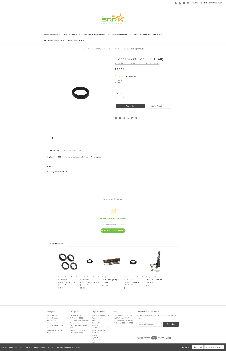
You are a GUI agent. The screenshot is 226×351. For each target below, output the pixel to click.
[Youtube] (184, 3)
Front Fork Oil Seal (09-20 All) (132, 283)
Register (213, 3)
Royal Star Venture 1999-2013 (147, 34)
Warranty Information (72, 150)
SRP (93, 320)
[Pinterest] (188, 3)
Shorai (94, 340)
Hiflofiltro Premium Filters (102, 328)
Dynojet (95, 338)
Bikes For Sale (52, 316)
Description (54, 150)
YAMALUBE (96, 333)
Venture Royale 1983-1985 (95, 34)
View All (94, 343)
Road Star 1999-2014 (53, 40)
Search (195, 3)
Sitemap (50, 333)
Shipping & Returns (55, 330)
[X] (128, 118)
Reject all (198, 347)
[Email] (120, 118)
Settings (185, 347)
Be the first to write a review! (113, 231)
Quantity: (118, 93)
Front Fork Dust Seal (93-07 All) (89, 283)
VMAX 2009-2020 (71, 34)
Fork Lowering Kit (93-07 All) (154, 281)
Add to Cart (68, 264)
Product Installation (55, 328)
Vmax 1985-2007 (51, 34)
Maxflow (95, 325)
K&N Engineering (98, 330)
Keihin (94, 335)
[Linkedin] (132, 118)
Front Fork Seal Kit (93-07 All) (66, 283)
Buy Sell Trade (52, 318)
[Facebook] (176, 3)
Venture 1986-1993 (120, 34)
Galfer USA (96, 323)
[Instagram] (180, 3)
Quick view (68, 260)
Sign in (204, 3)
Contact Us (51, 320)
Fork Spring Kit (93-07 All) (111, 281)
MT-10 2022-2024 (75, 40)
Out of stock (155, 264)
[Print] (124, 118)
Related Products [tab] (57, 244)
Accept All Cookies (214, 347)
